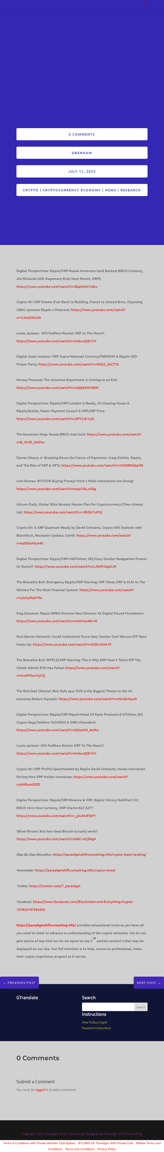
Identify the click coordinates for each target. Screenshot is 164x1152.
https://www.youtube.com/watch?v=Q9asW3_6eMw (57, 729)
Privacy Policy (106, 1149)
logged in (41, 1089)
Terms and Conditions (80, 1149)
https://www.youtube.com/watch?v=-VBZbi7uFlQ (63, 512)
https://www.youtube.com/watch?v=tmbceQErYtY (56, 340)
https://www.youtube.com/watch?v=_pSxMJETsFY (56, 815)
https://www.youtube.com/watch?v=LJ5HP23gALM (75, 566)
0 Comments (82, 134)
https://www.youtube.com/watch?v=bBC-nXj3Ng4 (56, 838)
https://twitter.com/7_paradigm (55, 885)
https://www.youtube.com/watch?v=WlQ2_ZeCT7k (78, 364)
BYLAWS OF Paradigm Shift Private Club (105, 1143)
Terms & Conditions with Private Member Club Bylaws (39, 1143)
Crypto (31, 190)
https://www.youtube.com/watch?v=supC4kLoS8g (56, 488)
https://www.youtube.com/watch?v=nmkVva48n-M (56, 620)
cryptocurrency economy (72, 190)
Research (130, 190)
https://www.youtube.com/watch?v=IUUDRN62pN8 (102, 465)
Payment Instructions (96, 1028)
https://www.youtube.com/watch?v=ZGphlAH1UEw (56, 286)
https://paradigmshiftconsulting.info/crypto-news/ (75, 870)
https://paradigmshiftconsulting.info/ (46, 925)
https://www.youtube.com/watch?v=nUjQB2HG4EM (57, 387)
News (110, 190)
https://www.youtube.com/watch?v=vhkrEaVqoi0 (98, 698)
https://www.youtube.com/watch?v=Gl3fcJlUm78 (72, 644)
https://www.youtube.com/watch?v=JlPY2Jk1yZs (55, 418)
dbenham (82, 152)
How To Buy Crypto (94, 1022)
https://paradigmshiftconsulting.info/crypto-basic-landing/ (99, 854)
